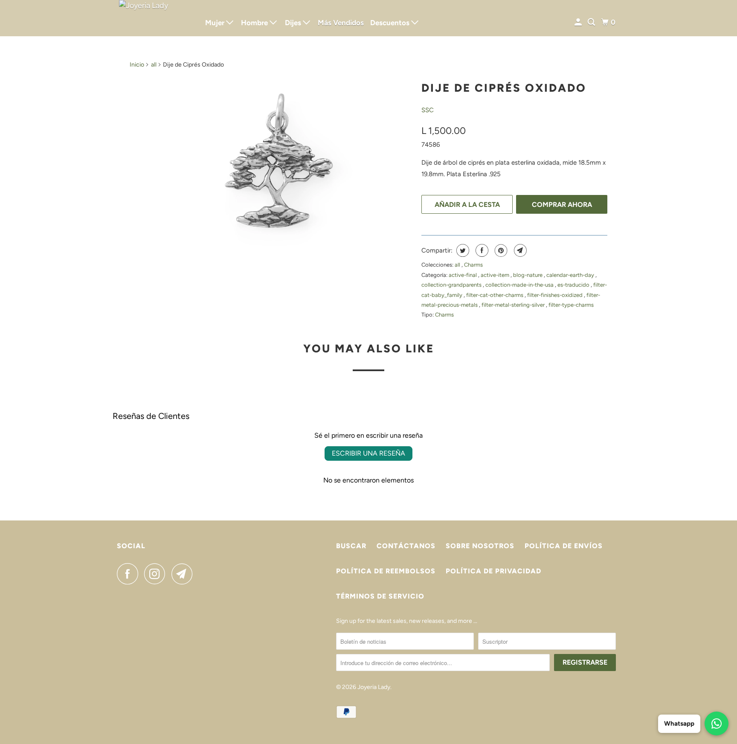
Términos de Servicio (380, 596)
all (154, 64)
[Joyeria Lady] (155, 18)
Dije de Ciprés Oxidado (503, 88)
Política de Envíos (564, 546)
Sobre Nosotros (480, 546)
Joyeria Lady (373, 687)
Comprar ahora (562, 205)
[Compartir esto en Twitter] (461, 250)
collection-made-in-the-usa (520, 285)
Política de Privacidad (493, 571)
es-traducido (574, 285)
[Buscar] (592, 22)
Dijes (294, 22)
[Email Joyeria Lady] (184, 573)
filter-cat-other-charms (495, 295)
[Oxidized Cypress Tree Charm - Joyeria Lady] (271, 166)
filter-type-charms (571, 305)
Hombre (255, 22)
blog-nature (528, 275)
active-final (463, 275)
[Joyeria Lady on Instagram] (157, 573)
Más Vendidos (341, 22)
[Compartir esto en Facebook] (480, 250)
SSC (427, 110)
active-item (496, 275)
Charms (473, 265)
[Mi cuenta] (579, 22)
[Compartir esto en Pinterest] (500, 250)
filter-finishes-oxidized (555, 295)
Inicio (137, 64)
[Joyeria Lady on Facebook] (129, 573)
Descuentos (390, 22)
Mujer (215, 22)
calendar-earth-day (570, 275)
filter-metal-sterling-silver (514, 305)
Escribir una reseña (368, 453)
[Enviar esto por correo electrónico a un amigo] (519, 250)
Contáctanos (406, 546)
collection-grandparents (452, 285)
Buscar (351, 546)
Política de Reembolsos (385, 571)
